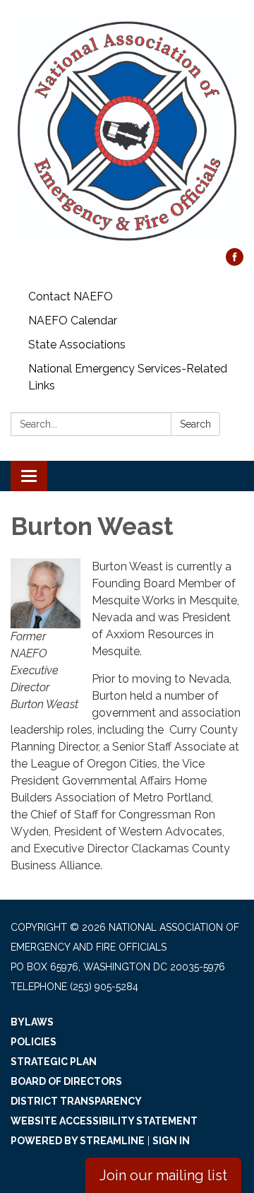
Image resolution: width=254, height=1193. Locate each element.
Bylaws (32, 1022)
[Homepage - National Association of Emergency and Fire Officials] (127, 131)
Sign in (171, 1140)
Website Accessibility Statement (104, 1121)
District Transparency (76, 1101)
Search (195, 424)
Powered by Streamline (78, 1140)
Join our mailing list (163, 1175)
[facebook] (234, 262)
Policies (33, 1041)
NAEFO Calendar (72, 320)
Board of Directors (66, 1081)
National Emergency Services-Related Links (127, 377)
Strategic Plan (54, 1061)
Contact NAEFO (70, 296)
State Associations (77, 344)
